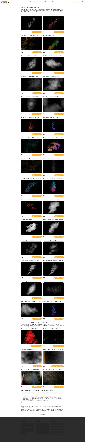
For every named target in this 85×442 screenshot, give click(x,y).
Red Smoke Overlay (36, 345)
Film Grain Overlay (59, 345)
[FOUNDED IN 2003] (5, 2)
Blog (53, 1)
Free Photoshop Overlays (31, 322)
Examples (41, 1)
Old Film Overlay (37, 386)
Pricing (45, 1)
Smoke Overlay (37, 31)
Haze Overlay (37, 366)
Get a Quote (77, 1)
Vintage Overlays (59, 386)
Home (31, 1)
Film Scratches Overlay (58, 366)
